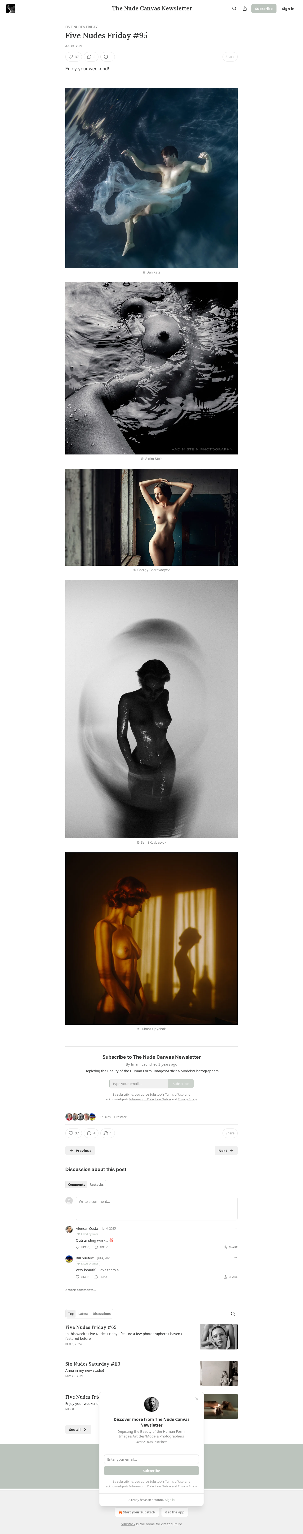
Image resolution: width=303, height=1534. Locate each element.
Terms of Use (174, 1481)
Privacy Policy (187, 1486)
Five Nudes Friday (81, 27)
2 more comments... (80, 1290)
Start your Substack (139, 1512)
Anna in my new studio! (84, 1370)
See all (75, 1429)
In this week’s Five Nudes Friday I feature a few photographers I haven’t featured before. (123, 1336)
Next (222, 1150)
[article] (151, 1338)
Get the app (174, 1512)
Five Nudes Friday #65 (90, 1327)
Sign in (288, 8)
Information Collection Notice (150, 1486)
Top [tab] (71, 1314)
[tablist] (85, 1184)
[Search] (234, 8)
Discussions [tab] (102, 1314)
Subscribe (264, 8)
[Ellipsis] (235, 1228)
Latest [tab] (83, 1314)
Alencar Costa (87, 1228)
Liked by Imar (89, 1234)
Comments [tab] (76, 1184)
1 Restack (120, 1117)
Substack (128, 1524)
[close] (197, 1398)
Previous (83, 1150)
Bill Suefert (85, 1258)
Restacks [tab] (96, 1184)
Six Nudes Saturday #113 (92, 1364)
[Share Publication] (245, 8)
